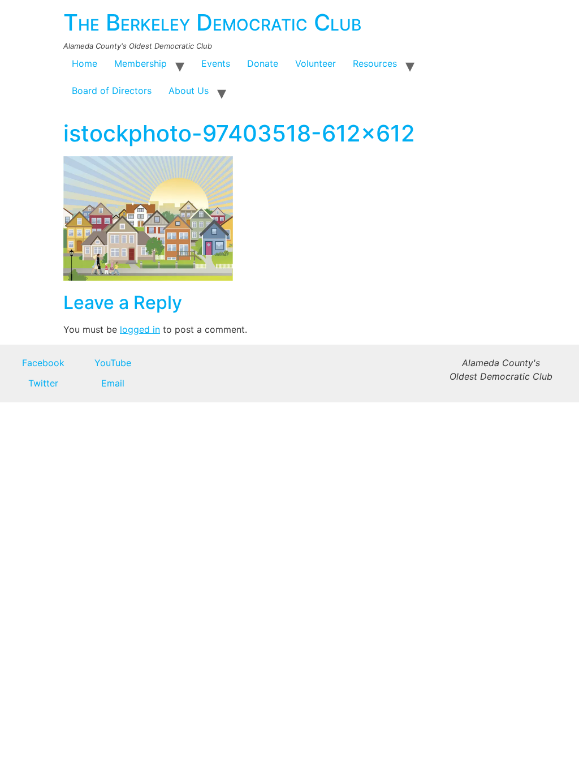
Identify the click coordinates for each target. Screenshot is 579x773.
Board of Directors (112, 90)
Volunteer (315, 63)
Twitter (43, 383)
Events (215, 63)
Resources (375, 63)
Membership (140, 63)
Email (112, 383)
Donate (262, 63)
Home (84, 63)
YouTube (112, 362)
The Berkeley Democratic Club (212, 22)
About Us (188, 90)
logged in (140, 329)
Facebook (43, 362)
